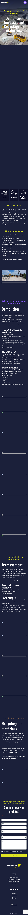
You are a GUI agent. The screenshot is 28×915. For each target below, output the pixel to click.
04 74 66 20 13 (14, 883)
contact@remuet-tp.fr (14, 881)
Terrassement (14, 895)
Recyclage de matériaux (14, 897)
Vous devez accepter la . (14, 851)
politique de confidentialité (18, 851)
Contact (14, 898)
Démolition (14, 893)
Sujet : (3, 835)
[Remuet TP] (5, 3)
